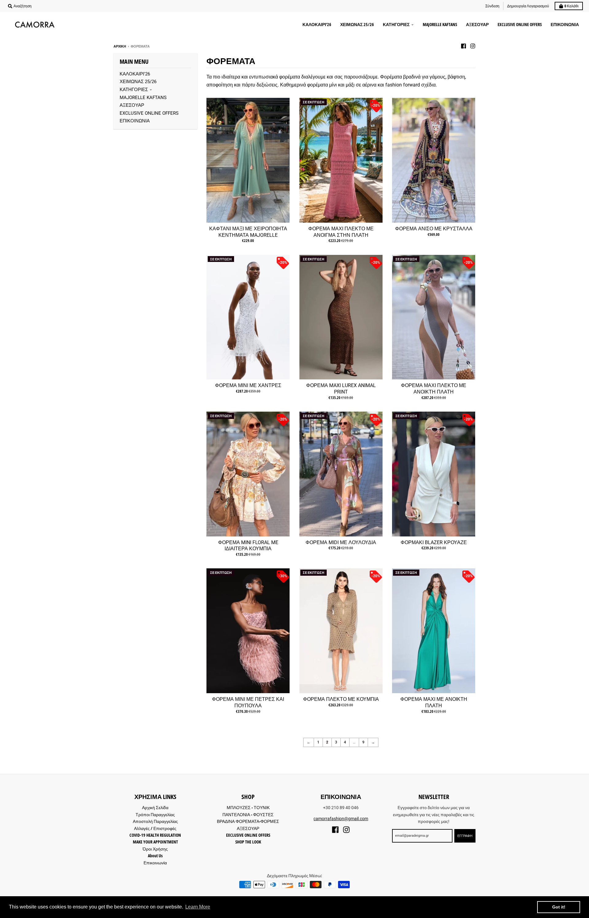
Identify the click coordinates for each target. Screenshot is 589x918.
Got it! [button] (558, 907)
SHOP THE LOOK (248, 842)
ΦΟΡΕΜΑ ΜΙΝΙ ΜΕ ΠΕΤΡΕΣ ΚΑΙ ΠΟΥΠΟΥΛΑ (248, 702)
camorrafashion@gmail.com (341, 818)
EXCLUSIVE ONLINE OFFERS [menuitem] (520, 24)
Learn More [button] (197, 906)
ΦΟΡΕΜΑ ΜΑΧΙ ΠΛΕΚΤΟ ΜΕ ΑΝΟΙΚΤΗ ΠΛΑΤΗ (433, 388)
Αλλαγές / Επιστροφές (155, 828)
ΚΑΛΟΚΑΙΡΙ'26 (135, 74)
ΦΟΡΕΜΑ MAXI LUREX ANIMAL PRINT (341, 388)
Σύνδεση (492, 6)
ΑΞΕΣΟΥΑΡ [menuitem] (477, 24)
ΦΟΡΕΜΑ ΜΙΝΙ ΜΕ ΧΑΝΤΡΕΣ (248, 385)
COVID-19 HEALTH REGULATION (155, 835)
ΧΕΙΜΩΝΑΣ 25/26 (138, 81)
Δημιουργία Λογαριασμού (528, 6)
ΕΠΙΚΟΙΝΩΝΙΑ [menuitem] (565, 24)
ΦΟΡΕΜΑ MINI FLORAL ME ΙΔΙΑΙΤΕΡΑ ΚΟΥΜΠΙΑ (248, 546)
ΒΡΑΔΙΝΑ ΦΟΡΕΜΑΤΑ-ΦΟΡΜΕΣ (248, 821)
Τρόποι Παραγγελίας (155, 814)
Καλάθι (571, 6)
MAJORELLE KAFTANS (143, 97)
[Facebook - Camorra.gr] (463, 46)
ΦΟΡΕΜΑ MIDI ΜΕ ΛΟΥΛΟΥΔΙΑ (341, 542)
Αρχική (120, 46)
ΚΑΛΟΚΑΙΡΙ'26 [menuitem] (316, 24)
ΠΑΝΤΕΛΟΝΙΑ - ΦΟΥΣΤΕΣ (248, 814)
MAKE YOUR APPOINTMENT (155, 842)
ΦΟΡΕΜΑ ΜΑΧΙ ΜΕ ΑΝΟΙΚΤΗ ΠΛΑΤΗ (433, 702)
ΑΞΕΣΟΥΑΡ (132, 105)
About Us (155, 855)
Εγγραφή (464, 835)
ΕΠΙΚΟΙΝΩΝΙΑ (135, 121)
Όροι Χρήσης (155, 849)
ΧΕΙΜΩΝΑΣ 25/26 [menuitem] (357, 24)
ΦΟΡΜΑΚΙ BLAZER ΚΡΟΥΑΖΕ (434, 542)
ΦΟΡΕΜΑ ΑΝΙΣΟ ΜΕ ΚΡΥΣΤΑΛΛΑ (433, 229)
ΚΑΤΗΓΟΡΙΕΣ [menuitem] (396, 24)
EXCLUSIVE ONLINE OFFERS (149, 113)
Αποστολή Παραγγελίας (155, 821)
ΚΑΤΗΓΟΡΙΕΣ (134, 89)
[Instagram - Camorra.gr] (472, 46)
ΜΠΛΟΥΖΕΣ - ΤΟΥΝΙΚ (248, 807)
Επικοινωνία (155, 863)
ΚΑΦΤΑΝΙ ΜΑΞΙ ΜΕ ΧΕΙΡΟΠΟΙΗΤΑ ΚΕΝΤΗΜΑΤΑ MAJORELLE (248, 232)
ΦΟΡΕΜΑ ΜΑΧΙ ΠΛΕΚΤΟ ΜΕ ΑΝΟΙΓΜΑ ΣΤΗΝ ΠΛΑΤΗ (341, 232)
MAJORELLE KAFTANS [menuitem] (440, 24)
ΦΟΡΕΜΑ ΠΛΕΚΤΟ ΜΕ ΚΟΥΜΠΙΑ (341, 699)
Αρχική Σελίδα (155, 807)
